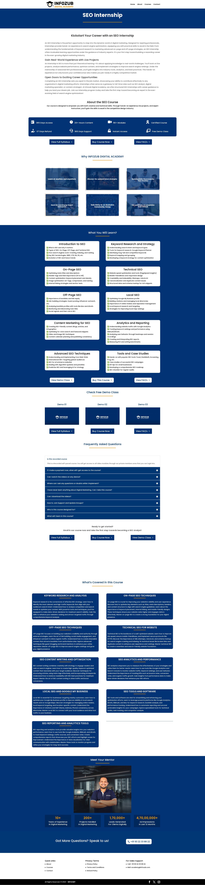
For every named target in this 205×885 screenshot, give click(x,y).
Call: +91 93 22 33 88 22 (136, 864)
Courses (148, 4)
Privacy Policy (92, 864)
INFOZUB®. (72, 882)
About (139, 4)
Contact (156, 4)
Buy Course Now (101, 141)
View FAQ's (141, 141)
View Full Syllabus (60, 141)
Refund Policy (92, 871)
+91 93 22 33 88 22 (140, 841)
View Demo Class (60, 380)
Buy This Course (101, 380)
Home (132, 4)
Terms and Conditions (95, 867)
